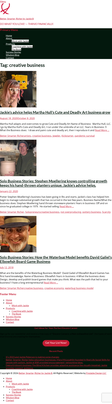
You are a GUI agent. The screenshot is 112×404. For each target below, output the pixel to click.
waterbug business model (79, 288)
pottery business (91, 212)
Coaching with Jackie (22, 46)
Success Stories (13, 52)
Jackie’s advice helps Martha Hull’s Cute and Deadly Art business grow (55, 112)
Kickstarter (68, 135)
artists (27, 135)
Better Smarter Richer (12, 135)
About (9, 38)
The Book (16, 49)
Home (9, 35)
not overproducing (71, 212)
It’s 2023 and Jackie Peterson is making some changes (32, 356)
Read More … (102, 130)
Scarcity (106, 212)
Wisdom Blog (12, 54)
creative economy (54, 288)
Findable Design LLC (96, 373)
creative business (41, 135)
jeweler (56, 135)
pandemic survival (85, 135)
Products (10, 43)
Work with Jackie (20, 41)
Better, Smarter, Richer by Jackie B (17, 18)
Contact (10, 57)
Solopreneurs (32, 212)
